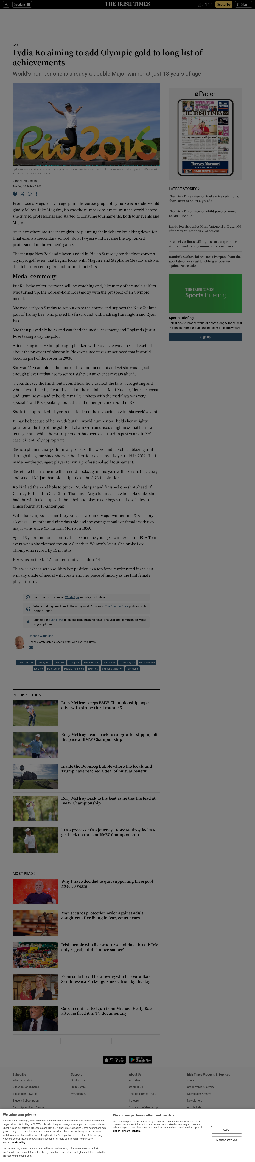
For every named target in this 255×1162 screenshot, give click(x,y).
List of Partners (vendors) (127, 1131)
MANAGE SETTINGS (226, 1140)
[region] (127, 1135)
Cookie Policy (18, 1142)
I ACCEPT (227, 1129)
